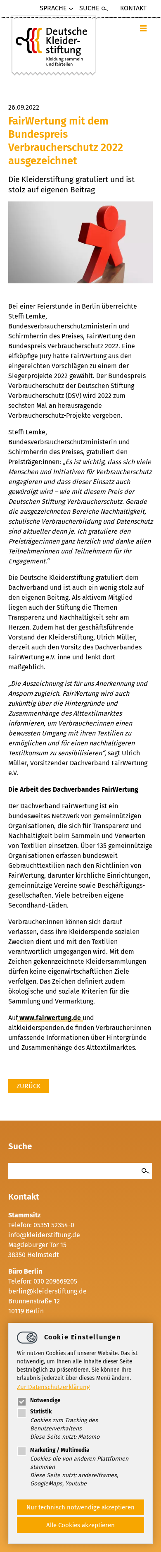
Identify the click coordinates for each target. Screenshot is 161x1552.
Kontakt (133, 8)
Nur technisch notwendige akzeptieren (80, 1507)
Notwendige (45, 1400)
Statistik (41, 1411)
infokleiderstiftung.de (44, 1235)
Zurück (28, 1086)
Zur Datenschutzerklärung (53, 1387)
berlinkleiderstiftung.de (47, 1291)
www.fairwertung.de (50, 1018)
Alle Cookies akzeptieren (80, 1525)
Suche (89, 8)
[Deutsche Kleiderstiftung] (53, 45)
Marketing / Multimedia (59, 1450)
